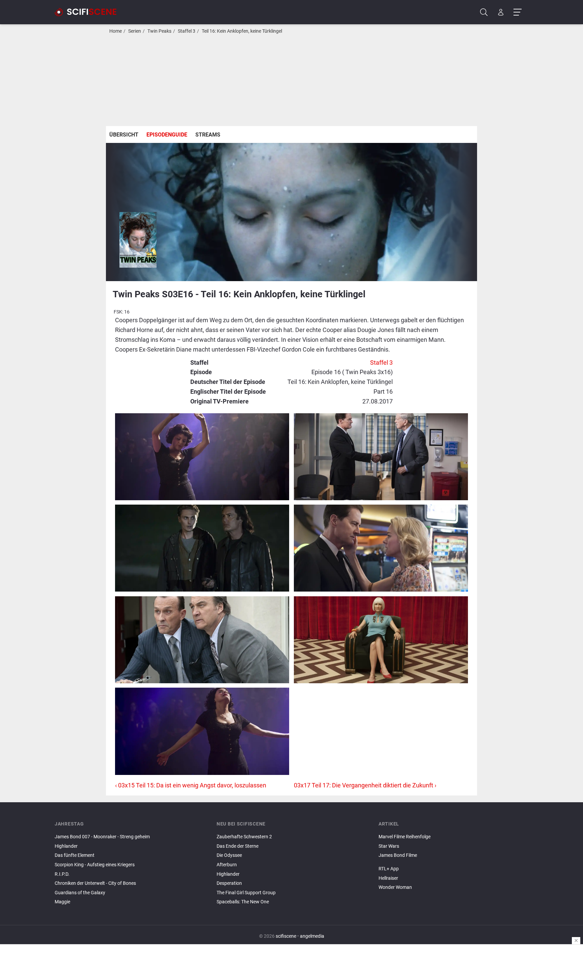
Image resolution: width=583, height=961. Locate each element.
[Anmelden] (500, 12)
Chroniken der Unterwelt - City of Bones (95, 883)
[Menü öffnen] (517, 12)
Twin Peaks (159, 31)
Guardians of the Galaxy (80, 893)
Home (115, 31)
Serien (134, 31)
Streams (207, 134)
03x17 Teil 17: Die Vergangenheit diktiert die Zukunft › (365, 785)
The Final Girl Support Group (246, 893)
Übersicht (123, 134)
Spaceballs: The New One (243, 902)
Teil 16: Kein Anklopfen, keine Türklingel (242, 31)
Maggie (62, 902)
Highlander (66, 846)
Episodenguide (166, 134)
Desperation (229, 883)
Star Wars (389, 846)
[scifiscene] (88, 12)
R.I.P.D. (62, 874)
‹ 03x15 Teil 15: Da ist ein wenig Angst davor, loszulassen (190, 785)
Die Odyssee (229, 855)
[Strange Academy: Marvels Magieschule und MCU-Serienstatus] (453, 863)
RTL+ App (389, 869)
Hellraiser (388, 878)
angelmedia (312, 936)
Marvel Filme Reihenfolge (405, 837)
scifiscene (286, 936)
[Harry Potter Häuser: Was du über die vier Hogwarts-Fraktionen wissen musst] (453, 861)
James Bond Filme (398, 855)
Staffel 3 (186, 31)
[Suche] (484, 12)
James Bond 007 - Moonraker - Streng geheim (102, 837)
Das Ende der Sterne (237, 846)
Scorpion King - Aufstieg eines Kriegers (95, 865)
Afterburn (227, 865)
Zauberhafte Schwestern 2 (244, 837)
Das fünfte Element (74, 855)
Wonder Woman (395, 887)
